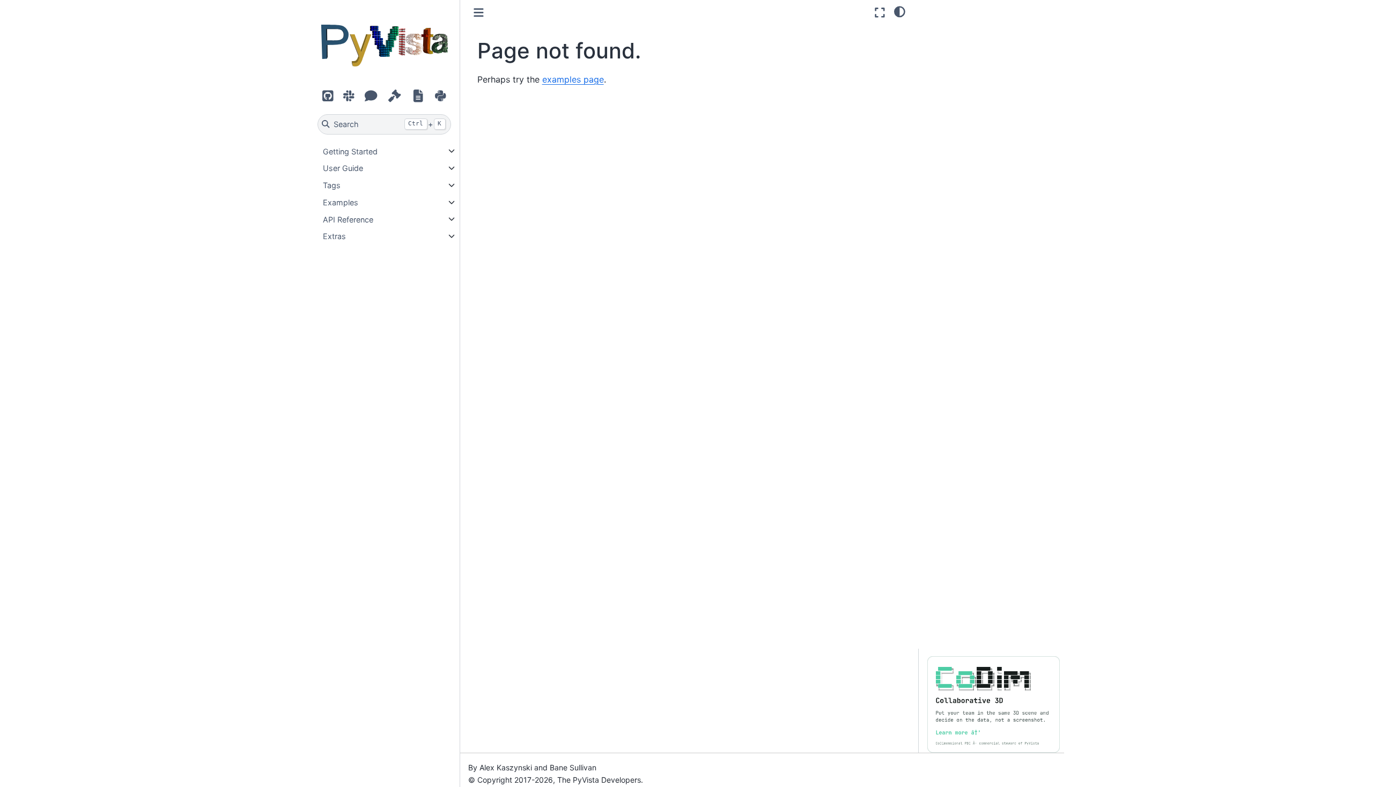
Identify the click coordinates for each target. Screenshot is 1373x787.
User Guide (343, 168)
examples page (573, 79)
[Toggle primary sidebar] (479, 12)
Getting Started (350, 150)
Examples (340, 202)
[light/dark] (900, 11)
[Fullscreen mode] (880, 12)
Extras (334, 236)
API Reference (348, 219)
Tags (332, 185)
